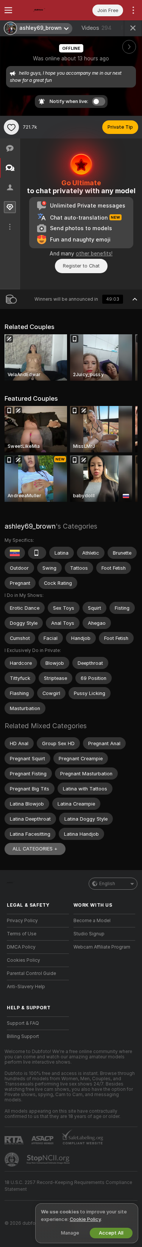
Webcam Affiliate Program (101, 947)
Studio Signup (89, 933)
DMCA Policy (21, 947)
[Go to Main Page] (44, 10)
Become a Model (92, 920)
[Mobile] (37, 553)
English (107, 883)
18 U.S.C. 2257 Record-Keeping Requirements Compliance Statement (68, 1186)
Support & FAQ (23, 1023)
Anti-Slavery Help (26, 986)
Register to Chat (81, 266)
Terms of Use (21, 933)
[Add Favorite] (11, 127)
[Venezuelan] (15, 553)
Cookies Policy (23, 960)
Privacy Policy (22, 920)
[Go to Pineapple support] (12, 1159)
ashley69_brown (30, 526)
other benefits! (94, 254)
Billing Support (23, 1036)
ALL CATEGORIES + (35, 849)
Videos (96, 28)
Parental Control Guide (31, 973)
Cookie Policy (85, 1219)
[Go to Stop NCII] (49, 1159)
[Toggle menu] (8, 10)
